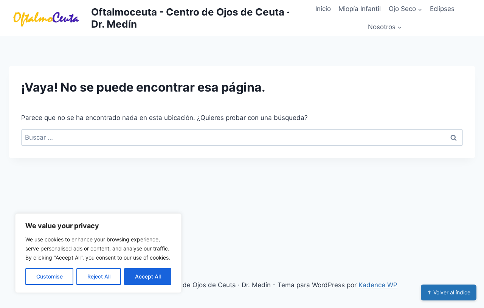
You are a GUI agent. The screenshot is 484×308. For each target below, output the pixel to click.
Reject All (98, 276)
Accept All (148, 276)
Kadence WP (377, 285)
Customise (49, 276)
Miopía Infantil (359, 8)
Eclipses (442, 8)
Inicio (323, 8)
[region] (98, 253)
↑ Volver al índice (448, 292)
